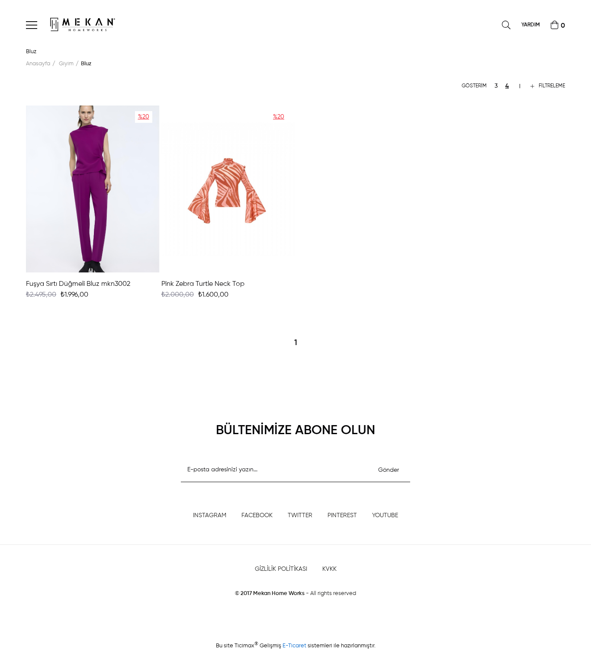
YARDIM (530, 25)
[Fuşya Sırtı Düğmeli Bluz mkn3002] (93, 189)
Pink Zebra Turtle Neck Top (202, 284)
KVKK (329, 569)
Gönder (388, 470)
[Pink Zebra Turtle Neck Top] (228, 189)
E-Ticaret (295, 646)
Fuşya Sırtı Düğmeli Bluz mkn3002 (78, 284)
